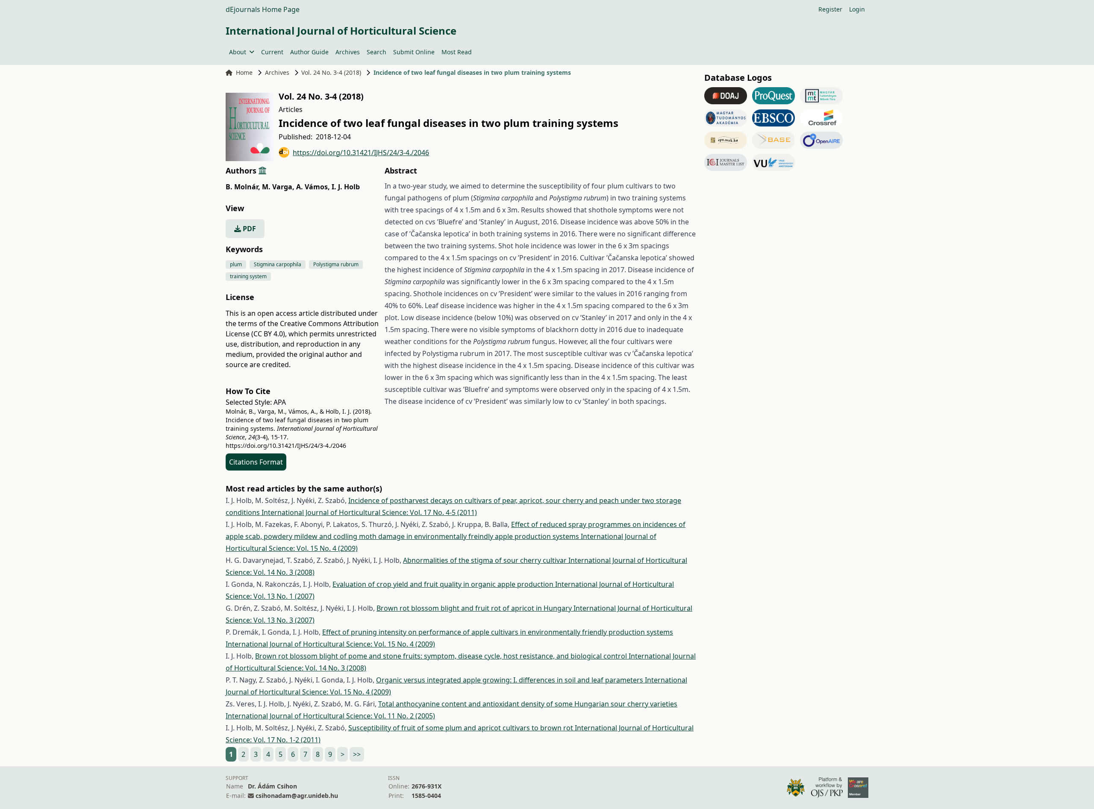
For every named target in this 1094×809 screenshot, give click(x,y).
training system (248, 276)
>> (357, 754)
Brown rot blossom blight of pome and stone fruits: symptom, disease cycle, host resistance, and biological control (442, 656)
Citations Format (256, 462)
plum (236, 264)
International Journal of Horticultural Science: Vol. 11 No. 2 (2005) (330, 716)
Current (272, 52)
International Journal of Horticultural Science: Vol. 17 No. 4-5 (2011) (369, 512)
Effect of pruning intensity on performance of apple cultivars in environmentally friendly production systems (497, 632)
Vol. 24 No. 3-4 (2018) (331, 72)
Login (857, 9)
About (237, 52)
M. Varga (278, 186)
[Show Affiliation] (262, 171)
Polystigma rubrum (336, 264)
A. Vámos (313, 186)
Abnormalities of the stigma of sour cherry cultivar (485, 560)
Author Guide (309, 52)
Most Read (456, 52)
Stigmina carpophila (277, 264)
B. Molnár (243, 186)
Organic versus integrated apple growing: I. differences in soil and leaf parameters (510, 680)
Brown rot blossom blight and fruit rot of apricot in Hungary (474, 608)
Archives (347, 52)
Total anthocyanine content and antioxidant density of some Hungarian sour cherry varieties (527, 704)
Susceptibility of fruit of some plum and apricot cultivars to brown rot (461, 728)
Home (244, 72)
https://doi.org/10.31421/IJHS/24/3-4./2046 (361, 152)
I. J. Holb (346, 186)
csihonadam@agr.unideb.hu (297, 795)
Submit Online (414, 52)
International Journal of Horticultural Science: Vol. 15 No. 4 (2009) (330, 644)
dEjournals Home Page (263, 9)
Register (830, 9)
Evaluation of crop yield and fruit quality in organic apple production (443, 584)
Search (376, 52)
